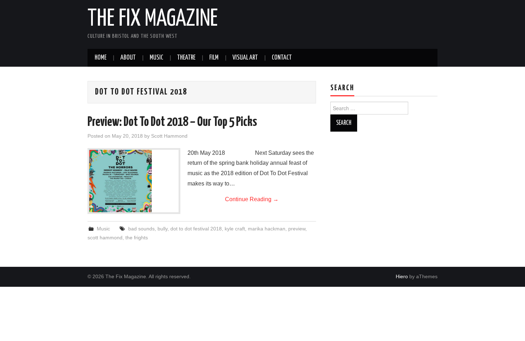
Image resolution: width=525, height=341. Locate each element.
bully (163, 228)
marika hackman (266, 228)
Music (156, 58)
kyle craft (235, 228)
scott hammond (105, 237)
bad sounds (141, 228)
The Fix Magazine (153, 19)
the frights (136, 237)
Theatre (186, 58)
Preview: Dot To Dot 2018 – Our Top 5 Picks (172, 122)
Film (214, 58)
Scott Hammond (169, 136)
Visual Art (245, 58)
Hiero (402, 276)
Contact (282, 58)
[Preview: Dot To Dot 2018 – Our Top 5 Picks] (134, 181)
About (128, 58)
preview (296, 228)
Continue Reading (252, 199)
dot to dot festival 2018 (196, 228)
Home (100, 58)
